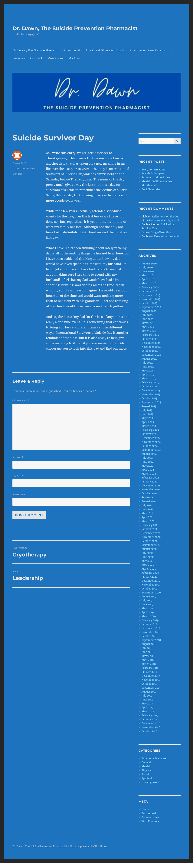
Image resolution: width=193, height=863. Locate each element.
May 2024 (147, 370)
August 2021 (149, 501)
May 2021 (147, 513)
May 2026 (147, 275)
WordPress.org (150, 821)
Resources (56, 58)
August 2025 (149, 311)
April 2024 (148, 374)
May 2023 (147, 418)
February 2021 (150, 525)
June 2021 (147, 509)
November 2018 (151, 632)
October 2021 (149, 493)
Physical (147, 770)
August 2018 (149, 644)
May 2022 (147, 465)
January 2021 (149, 529)
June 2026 (148, 271)
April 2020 (148, 564)
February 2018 (150, 668)
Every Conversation (153, 169)
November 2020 (151, 537)
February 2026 (150, 287)
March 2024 (149, 378)
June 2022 (148, 461)
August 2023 (149, 406)
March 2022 (149, 473)
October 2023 (149, 398)
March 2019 (149, 616)
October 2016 (149, 731)
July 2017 (147, 695)
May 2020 (147, 560)
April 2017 (148, 707)
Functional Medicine (154, 758)
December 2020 (151, 533)
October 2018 (149, 636)
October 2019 (149, 588)
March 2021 (149, 521)
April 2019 (148, 612)
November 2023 (151, 394)
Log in (145, 809)
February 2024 (150, 382)
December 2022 (151, 438)
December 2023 (151, 390)
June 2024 (148, 366)
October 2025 (150, 303)
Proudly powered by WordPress (89, 846)
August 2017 (149, 691)
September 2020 (151, 545)
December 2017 (151, 675)
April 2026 (148, 279)
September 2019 (151, 592)
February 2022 (150, 477)
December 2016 (151, 723)
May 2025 (147, 323)
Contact (36, 58)
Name (17, 457)
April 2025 (148, 327)
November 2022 (151, 442)
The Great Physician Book (105, 50)
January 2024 (149, 386)
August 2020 (149, 549)
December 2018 (151, 628)
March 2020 (149, 568)
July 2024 (147, 362)
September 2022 (151, 450)
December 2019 (151, 580)
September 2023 (151, 402)
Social (145, 774)
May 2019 (147, 608)
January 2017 (149, 719)
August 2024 (149, 358)
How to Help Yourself (167, 236)
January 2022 (149, 481)
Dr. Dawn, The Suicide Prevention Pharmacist (75, 28)
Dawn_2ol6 (19, 163)
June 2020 (148, 557)
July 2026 (147, 267)
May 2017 (147, 703)
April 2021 (148, 517)
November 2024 (151, 346)
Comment (21, 400)
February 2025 (150, 335)
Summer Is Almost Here (156, 177)
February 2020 (150, 572)
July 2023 (147, 410)
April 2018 (148, 660)
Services (18, 58)
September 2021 (151, 497)
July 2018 (147, 648)
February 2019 (150, 620)
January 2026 (150, 291)
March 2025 (149, 331)
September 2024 (151, 354)
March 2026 (149, 283)
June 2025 (148, 319)
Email (18, 476)
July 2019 (147, 600)
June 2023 (147, 414)
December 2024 (151, 342)
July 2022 (147, 457)
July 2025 (147, 315)
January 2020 (149, 576)
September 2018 (151, 640)
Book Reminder (151, 189)
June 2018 (147, 652)
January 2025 (149, 339)
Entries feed (149, 813)
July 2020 (147, 553)
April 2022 (148, 469)
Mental (146, 766)
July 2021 (147, 505)
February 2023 (150, 430)
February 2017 (150, 715)
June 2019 (147, 604)
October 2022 (150, 446)
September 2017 (151, 687)
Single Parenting (161, 232)
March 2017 (149, 711)
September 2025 (151, 307)
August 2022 (149, 453)
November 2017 (151, 679)
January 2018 (149, 671)
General (17, 173)
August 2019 (149, 596)
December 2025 (151, 295)
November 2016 (151, 727)
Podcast (75, 58)
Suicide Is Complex (153, 173)
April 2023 (148, 422)
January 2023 (149, 434)
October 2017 (149, 683)
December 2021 (151, 485)
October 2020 (150, 541)
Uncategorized (150, 782)
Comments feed (151, 817)
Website (18, 494)
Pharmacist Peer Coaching (149, 50)
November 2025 (151, 299)
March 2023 (149, 426)
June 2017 (147, 699)
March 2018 (149, 664)
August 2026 (149, 263)
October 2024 (150, 350)
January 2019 (149, 624)
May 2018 (147, 656)
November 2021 (151, 489)
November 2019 (151, 584)
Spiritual (147, 778)
